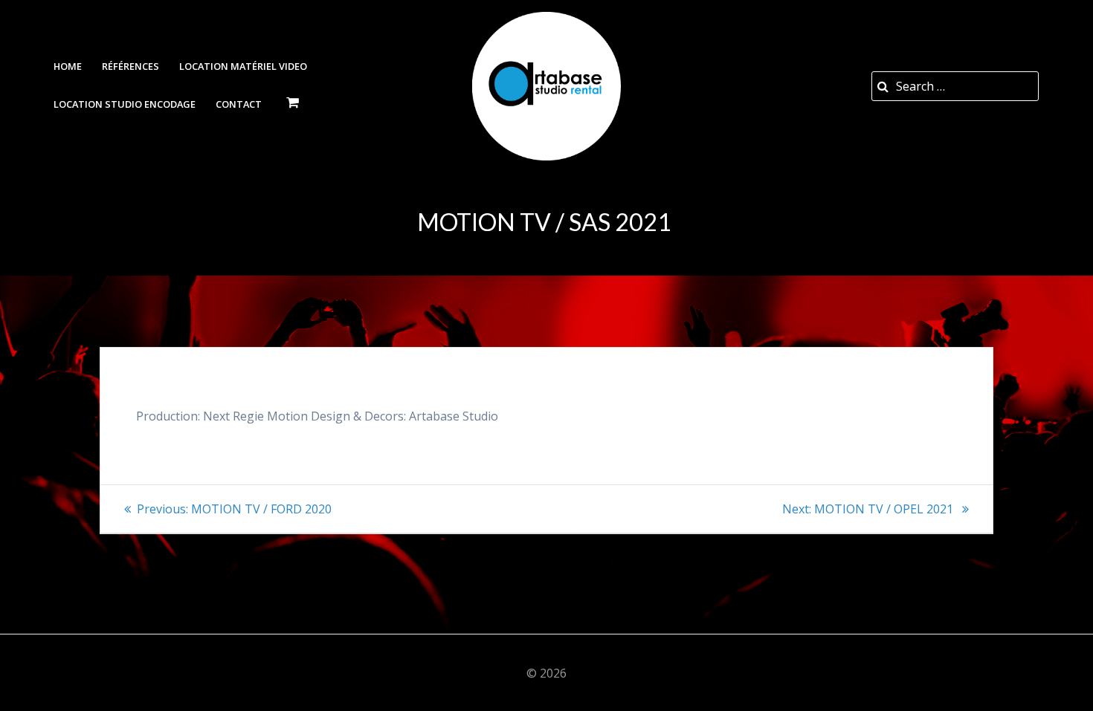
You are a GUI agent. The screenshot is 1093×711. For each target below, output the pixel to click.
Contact (239, 104)
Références (130, 66)
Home (68, 66)
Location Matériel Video (243, 66)
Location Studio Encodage (125, 104)
